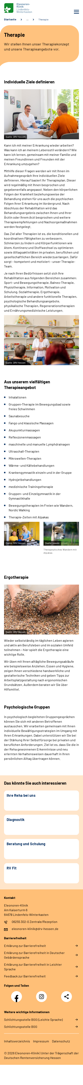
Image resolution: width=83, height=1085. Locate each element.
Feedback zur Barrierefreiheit (25, 976)
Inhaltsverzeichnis (17, 1041)
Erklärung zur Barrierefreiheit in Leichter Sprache (33, 966)
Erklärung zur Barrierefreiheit (25, 946)
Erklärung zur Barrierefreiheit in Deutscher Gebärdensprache (34, 955)
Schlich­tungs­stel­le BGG (20, 1026)
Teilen (66, 996)
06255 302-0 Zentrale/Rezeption (34, 922)
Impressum (41, 1041)
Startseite (10, 19)
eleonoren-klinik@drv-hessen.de (35, 929)
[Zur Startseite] (21, 8)
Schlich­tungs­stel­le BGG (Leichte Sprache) (33, 1019)
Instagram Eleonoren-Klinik (42, 997)
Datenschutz (61, 1041)
